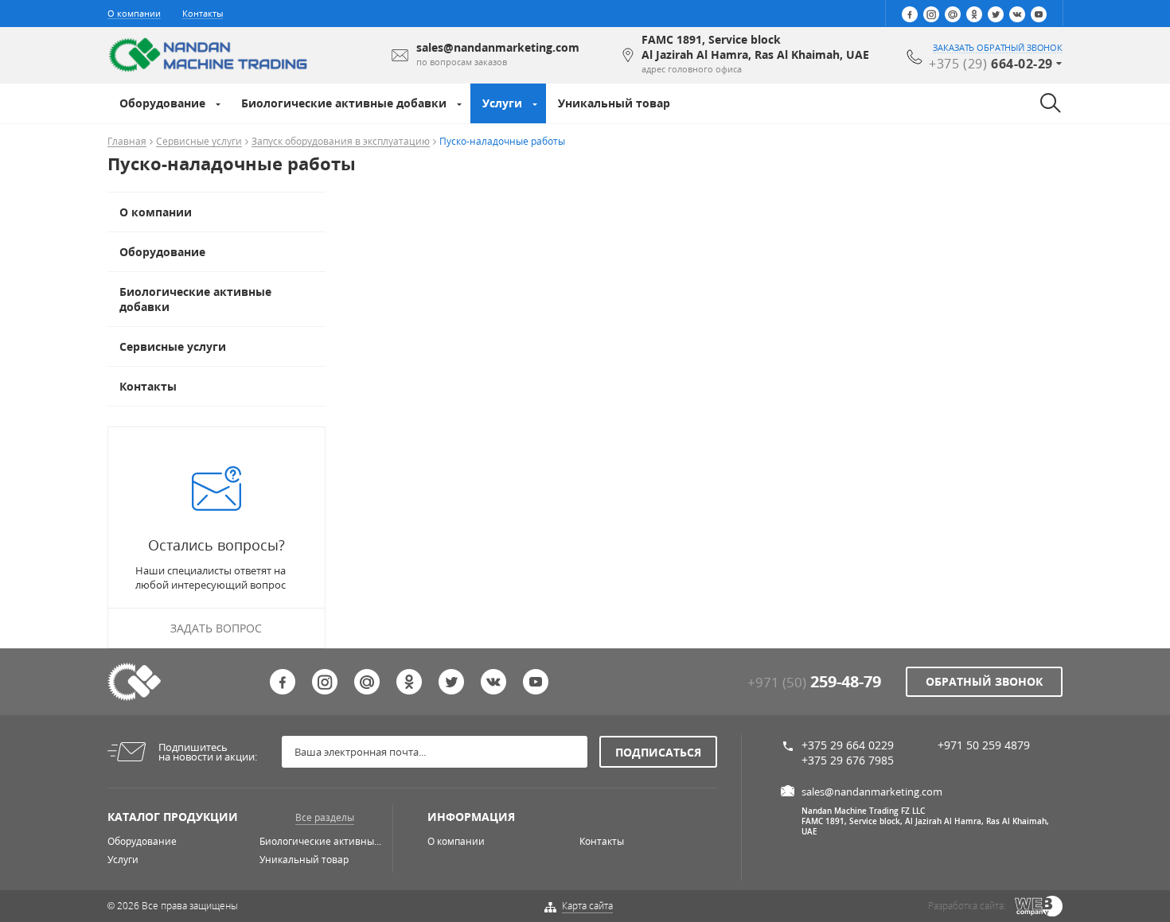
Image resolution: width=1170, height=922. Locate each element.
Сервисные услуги (199, 142)
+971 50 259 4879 (984, 745)
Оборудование (162, 103)
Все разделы (324, 817)
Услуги (502, 103)
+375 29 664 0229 (847, 745)
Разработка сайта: (967, 905)
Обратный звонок (984, 681)
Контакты (202, 13)
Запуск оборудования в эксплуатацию (341, 142)
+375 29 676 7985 (847, 760)
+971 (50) (814, 682)
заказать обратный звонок (998, 47)
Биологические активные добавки (344, 103)
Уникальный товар (614, 103)
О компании (134, 13)
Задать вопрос (216, 628)
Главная (126, 142)
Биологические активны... (320, 841)
